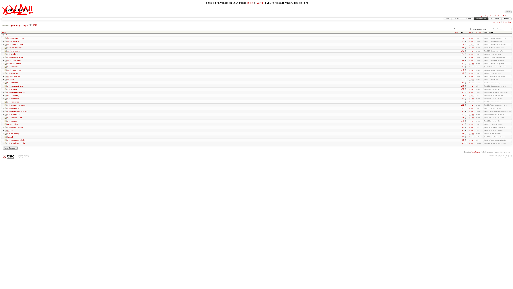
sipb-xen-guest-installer (16, 140)
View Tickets (495, 18)
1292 (462, 38)
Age (470, 32)
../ (6, 35)
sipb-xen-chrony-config (16, 143)
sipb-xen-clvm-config (15, 127)
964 (463, 130)
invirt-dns (10, 80)
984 (463, 124)
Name (4, 32)
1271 (462, 57)
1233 (462, 76)
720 (463, 140)
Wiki (447, 18)
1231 (462, 80)
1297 (34, 25)
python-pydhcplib (13, 76)
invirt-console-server (15, 45)
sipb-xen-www (12, 73)
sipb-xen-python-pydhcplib (17, 111)
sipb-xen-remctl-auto (15, 86)
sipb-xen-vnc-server (14, 115)
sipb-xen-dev (12, 89)
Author (478, 32)
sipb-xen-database (14, 67)
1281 (462, 51)
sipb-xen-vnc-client (14, 118)
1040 (462, 111)
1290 (462, 41)
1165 (462, 92)
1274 (462, 54)
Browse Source (481, 18)
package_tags (19, 25)
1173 (462, 89)
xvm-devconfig (13, 134)
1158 (462, 95)
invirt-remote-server (14, 48)
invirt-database (13, 41)
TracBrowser (476, 152)
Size (456, 32)
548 (463, 143)
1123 (462, 102)
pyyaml (10, 131)
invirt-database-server (15, 38)
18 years (471, 38)
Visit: (455, 29)
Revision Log (507, 22)
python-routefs (12, 124)
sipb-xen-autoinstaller (15, 57)
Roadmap (468, 18)
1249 (462, 70)
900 (463, 137)
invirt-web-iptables (14, 64)
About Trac (497, 16)
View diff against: (498, 29)
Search (506, 18)
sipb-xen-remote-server (16, 92)
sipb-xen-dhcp (12, 83)
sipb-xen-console (13, 102)
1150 (462, 99)
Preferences (507, 16)
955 (463, 134)
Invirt (250, 2)
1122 (462, 105)
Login (481, 16)
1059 (462, 108)
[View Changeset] (465, 38)
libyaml (10, 137)
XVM (260, 2)
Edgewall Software (26, 157)
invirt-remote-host (14, 61)
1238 (462, 73)
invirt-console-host (14, 70)
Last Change (497, 22)
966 (463, 127)
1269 (462, 60)
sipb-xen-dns (12, 121)
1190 (462, 86)
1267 (462, 64)
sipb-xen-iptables (13, 108)
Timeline (456, 18)
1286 (462, 44)
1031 (462, 115)
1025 (462, 118)
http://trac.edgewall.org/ (504, 157)
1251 (462, 67)
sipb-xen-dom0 (13, 99)
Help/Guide (488, 16)
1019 (462, 121)
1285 (462, 48)
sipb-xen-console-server (16, 105)
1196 (462, 83)
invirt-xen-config (13, 51)
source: (6, 25)
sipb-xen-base (12, 54)
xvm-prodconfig (13, 95)
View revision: (477, 29)
